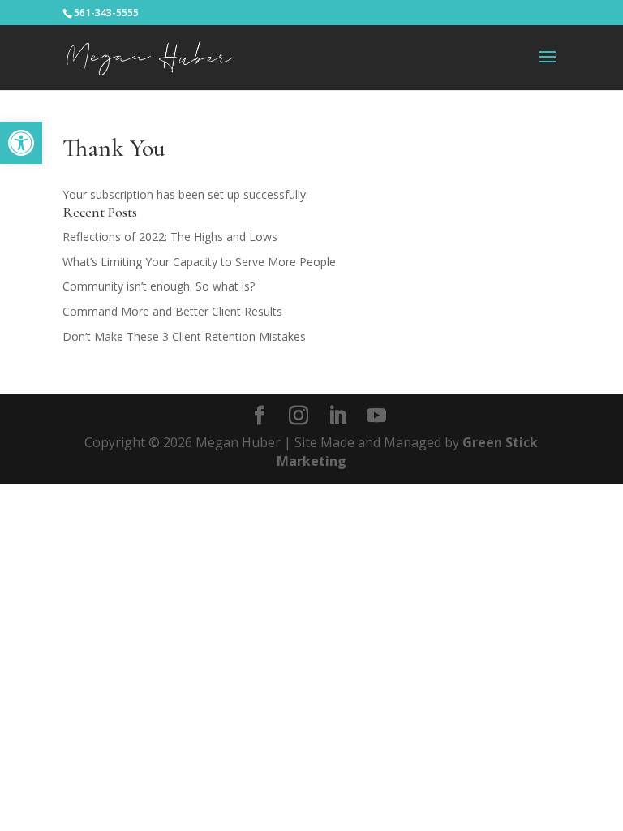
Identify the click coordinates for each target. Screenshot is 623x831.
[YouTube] (376, 416)
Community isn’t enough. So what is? (158, 286)
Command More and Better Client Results (172, 311)
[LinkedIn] (337, 416)
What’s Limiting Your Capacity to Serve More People (199, 261)
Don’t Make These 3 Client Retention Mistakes (184, 336)
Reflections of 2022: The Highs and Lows (169, 236)
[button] (21, 143)
